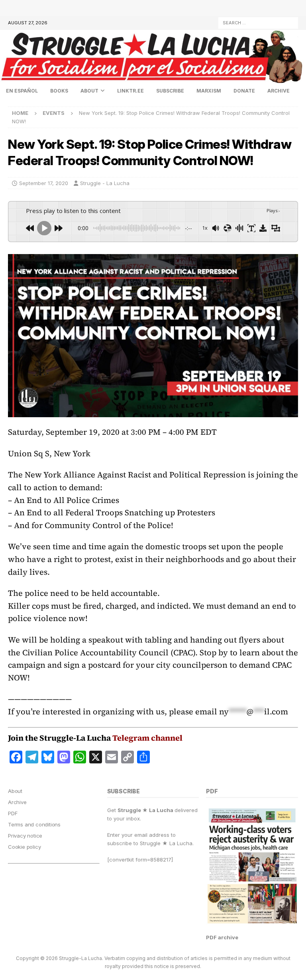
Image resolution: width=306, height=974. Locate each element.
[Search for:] (258, 22)
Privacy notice (25, 835)
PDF (12, 813)
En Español (22, 91)
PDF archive (222, 937)
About (89, 91)
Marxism (208, 91)
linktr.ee (130, 91)
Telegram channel (147, 737)
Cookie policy (24, 847)
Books (59, 91)
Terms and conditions (34, 824)
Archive (278, 91)
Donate (244, 91)
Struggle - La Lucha (104, 183)
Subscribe (170, 91)
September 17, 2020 (43, 183)
